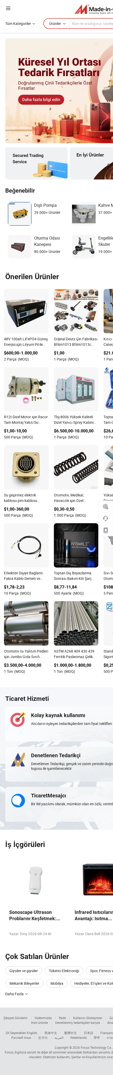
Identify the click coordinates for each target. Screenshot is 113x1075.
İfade (62, 1018)
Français (106, 1033)
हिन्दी (97, 1037)
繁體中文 (70, 1033)
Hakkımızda (43, 1018)
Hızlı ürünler (39, 1022)
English (32, 1033)
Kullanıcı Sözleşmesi (87, 1018)
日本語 (88, 1033)
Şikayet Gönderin (15, 1018)
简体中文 (50, 1033)
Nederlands (78, 1037)
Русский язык (21, 1037)
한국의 (43, 1037)
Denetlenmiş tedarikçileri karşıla (77, 1022)
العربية (59, 1037)
